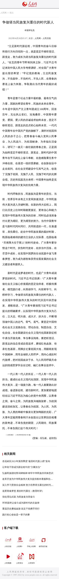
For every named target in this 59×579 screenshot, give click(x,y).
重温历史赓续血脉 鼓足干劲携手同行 (21, 508)
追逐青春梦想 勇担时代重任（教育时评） (23, 491)
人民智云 (19, 563)
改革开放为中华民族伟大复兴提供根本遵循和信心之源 (29, 479)
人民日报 (7, 546)
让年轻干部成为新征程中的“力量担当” (21, 467)
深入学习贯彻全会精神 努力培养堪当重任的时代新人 (29, 485)
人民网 (3, 13)
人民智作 (31, 563)
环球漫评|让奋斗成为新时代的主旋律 (20, 503)
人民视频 (7, 563)
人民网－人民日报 (43, 38)
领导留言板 (43, 546)
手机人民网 (31, 546)
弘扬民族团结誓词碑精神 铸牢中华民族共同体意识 (27, 473)
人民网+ (19, 546)
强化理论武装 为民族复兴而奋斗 (18, 497)
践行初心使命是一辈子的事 (16, 514)
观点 (12, 13)
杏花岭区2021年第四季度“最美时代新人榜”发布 (26, 461)
